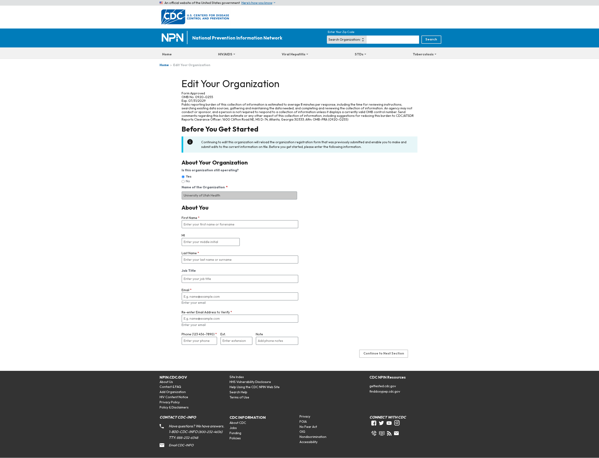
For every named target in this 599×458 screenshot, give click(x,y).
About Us (166, 382)
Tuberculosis (423, 54)
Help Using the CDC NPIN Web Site (255, 387)
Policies (235, 438)
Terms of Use (239, 397)
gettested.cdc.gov (382, 386)
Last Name (190, 253)
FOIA (303, 421)
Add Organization (173, 392)
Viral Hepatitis (293, 54)
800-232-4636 (210, 432)
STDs (359, 54)
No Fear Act (308, 427)
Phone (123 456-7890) (199, 334)
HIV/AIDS (225, 54)
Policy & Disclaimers (174, 407)
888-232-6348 (187, 438)
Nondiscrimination (313, 437)
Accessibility (309, 442)
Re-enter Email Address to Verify (207, 312)
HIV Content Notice (174, 397)
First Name (191, 218)
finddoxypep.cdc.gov (384, 391)
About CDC (238, 423)
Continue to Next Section (383, 353)
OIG (302, 431)
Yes (188, 176)
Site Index (237, 377)
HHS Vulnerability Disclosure (250, 382)
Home (167, 54)
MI (183, 235)
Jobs (233, 428)
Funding (235, 433)
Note (259, 334)
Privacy (305, 416)
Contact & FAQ (170, 387)
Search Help (238, 392)
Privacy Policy (170, 402)
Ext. (223, 334)
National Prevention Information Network (237, 38)
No (188, 181)
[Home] (174, 38)
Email (187, 290)
